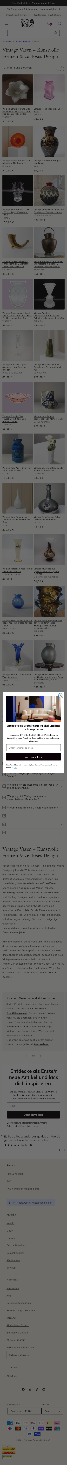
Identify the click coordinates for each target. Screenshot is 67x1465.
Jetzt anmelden (33, 757)
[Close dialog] (60, 695)
